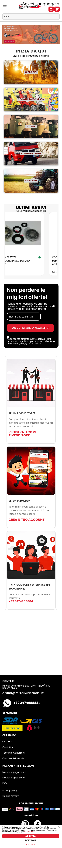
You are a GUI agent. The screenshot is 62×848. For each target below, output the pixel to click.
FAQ (4, 783)
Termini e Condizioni (13, 753)
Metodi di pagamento (14, 772)
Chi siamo (7, 742)
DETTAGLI (30, 840)
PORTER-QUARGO (31, 154)
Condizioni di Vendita (13, 758)
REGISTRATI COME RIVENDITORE (23, 434)
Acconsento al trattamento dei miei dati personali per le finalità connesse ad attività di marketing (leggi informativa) (31, 341)
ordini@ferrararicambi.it (23, 693)
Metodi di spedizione (13, 778)
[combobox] (31, 16)
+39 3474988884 (21, 601)
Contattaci (8, 747)
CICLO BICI (31, 72)
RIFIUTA (30, 845)
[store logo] (27, 6)
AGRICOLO (31, 181)
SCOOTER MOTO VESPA (31, 99)
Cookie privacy (10, 796)
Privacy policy (9, 790)
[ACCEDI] (51, 9)
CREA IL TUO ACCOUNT (27, 519)
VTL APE (31, 126)
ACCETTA (30, 836)
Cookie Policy (29, 832)
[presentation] (5, 246)
